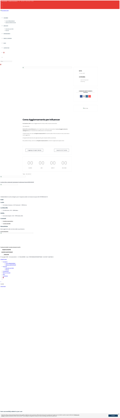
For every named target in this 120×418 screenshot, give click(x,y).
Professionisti (6, 271)
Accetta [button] (113, 415)
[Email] (89, 96)
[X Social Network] (84, 96)
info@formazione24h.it (13, 1)
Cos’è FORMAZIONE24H (10, 263)
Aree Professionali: (84, 80)
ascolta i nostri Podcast (7, 252)
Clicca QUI (6, 254)
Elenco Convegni (6, 272)
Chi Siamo (5, 261)
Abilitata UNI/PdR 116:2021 (11, 265)
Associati (5, 266)
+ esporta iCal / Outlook (61, 150)
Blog (4, 274)
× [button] (118, 414)
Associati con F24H (10, 268)
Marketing (83, 81)
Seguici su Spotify (6, 249)
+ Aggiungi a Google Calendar (34, 150)
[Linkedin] (87, 96)
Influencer (28, 174)
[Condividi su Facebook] (81, 96)
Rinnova (7, 269)
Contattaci (5, 276)
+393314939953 (4, 1)
